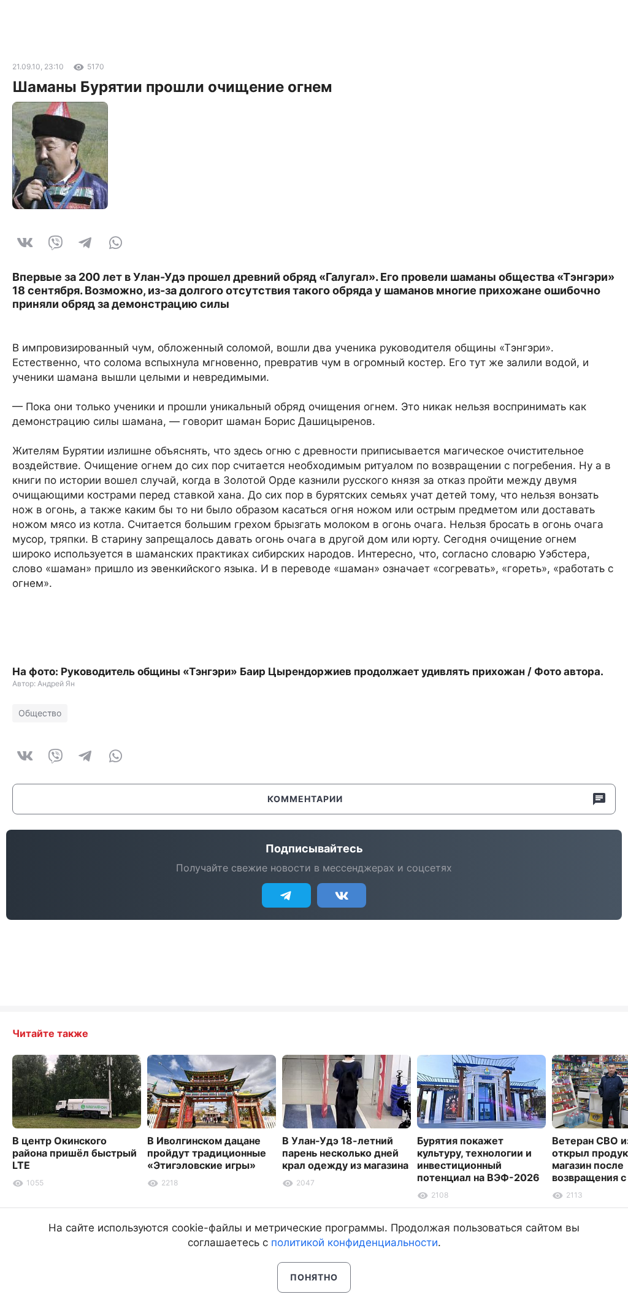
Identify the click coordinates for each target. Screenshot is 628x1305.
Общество (39, 713)
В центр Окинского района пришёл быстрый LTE (74, 1153)
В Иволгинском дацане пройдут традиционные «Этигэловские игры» (206, 1153)
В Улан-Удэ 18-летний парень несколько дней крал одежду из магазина (345, 1153)
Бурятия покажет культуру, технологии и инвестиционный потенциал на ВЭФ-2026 (478, 1159)
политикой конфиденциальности (354, 1242)
